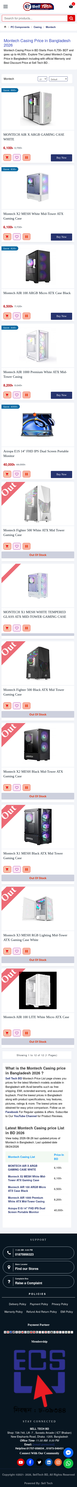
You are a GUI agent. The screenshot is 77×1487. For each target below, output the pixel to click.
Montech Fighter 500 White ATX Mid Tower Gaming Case (33, 532)
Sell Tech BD (13, 1078)
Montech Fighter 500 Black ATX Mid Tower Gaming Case (33, 692)
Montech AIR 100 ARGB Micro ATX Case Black (37, 293)
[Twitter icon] (39, 1462)
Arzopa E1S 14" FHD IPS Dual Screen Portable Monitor (36, 453)
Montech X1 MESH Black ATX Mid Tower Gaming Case (33, 855)
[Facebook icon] (30, 1462)
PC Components (20, 27)
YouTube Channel (25, 1116)
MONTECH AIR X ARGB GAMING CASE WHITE (33, 137)
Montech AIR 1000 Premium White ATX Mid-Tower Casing (35, 374)
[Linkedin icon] (49, 1462)
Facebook (11, 1112)
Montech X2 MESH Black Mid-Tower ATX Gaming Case (33, 774)
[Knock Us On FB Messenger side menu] (68, 1452)
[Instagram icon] (58, 1462)
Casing (38, 27)
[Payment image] (38, 1332)
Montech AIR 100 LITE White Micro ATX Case (36, 1017)
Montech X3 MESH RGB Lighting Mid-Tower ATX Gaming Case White (35, 937)
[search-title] (71, 18)
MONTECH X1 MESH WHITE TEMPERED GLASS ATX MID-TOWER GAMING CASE (34, 614)
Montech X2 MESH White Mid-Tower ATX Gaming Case (33, 216)
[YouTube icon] (20, 1462)
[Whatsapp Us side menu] (68, 1463)
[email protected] (44, 1444)
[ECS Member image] (39, 1381)
